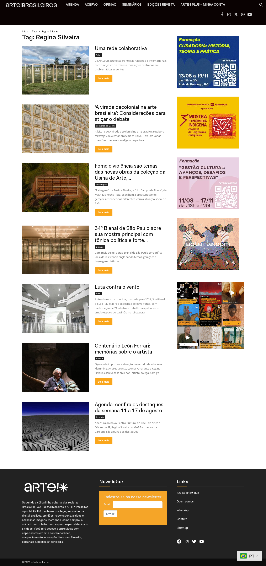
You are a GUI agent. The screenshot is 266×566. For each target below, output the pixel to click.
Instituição (101, 184)
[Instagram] (229, 15)
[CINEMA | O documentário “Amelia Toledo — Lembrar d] (233, 293)
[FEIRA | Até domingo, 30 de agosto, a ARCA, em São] (188, 315)
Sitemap (182, 528)
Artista (99, 358)
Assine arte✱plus (188, 493)
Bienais (99, 246)
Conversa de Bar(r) (105, 125)
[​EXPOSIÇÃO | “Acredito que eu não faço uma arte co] (188, 338)
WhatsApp (183, 510)
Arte (98, 54)
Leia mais (103, 78)
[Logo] (33, 6)
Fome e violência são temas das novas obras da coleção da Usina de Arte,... (130, 172)
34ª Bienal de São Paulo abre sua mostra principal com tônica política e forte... (128, 234)
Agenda (100, 417)
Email (107, 504)
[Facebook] (222, 15)
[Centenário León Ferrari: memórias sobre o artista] (55, 367)
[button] (261, 5)
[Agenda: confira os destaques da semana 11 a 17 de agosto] (55, 426)
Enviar (110, 514)
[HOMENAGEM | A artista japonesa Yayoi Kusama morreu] (210, 315)
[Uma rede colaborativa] (55, 70)
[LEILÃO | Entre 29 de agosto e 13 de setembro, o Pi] (233, 315)
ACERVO (91, 4)
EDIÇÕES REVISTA (161, 4)
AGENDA (72, 4)
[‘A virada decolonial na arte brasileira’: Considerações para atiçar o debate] (55, 128)
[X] (236, 15)
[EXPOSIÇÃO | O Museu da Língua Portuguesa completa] (188, 293)
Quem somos (185, 501)
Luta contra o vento (117, 287)
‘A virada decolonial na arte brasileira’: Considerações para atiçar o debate (130, 113)
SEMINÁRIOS (132, 4)
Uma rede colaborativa (121, 48)
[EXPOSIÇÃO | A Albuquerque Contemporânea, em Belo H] (210, 293)
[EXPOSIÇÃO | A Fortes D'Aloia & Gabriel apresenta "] (210, 338)
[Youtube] (249, 15)
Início (25, 31)
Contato (182, 519)
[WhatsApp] (243, 15)
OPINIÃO (109, 4)
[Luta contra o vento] (55, 308)
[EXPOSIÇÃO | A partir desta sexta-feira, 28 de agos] (233, 338)
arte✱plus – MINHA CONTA (203, 4)
